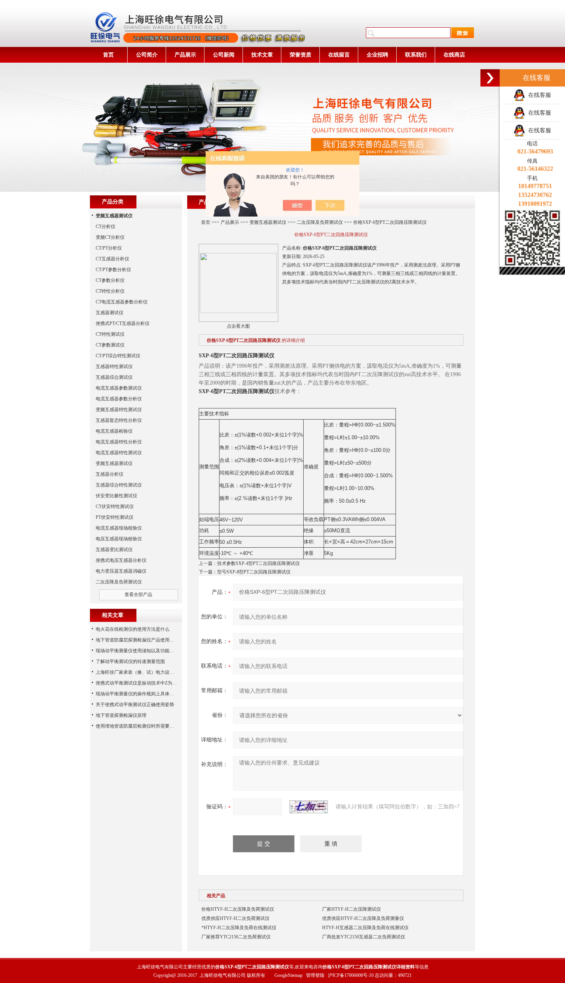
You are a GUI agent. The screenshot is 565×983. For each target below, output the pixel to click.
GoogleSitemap (288, 975)
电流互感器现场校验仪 (119, 528)
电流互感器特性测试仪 (119, 452)
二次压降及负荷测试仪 (320, 222)
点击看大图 (238, 326)
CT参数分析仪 (110, 280)
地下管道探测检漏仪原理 (121, 715)
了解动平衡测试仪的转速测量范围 (130, 661)
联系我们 (416, 55)
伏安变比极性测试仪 (116, 495)
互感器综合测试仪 (114, 377)
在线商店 (454, 55)
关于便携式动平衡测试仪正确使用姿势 (135, 704)
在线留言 (339, 55)
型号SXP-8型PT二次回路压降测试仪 (254, 572)
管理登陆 (315, 975)
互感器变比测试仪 (114, 549)
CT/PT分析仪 (109, 248)
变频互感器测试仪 (267, 222)
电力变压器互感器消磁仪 (121, 571)
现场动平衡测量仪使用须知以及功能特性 (137, 650)
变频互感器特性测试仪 (119, 409)
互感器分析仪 (109, 474)
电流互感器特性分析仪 (119, 442)
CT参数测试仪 (110, 345)
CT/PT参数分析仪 (113, 269)
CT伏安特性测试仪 (115, 506)
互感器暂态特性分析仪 (119, 420)
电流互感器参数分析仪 (119, 399)
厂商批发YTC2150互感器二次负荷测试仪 (363, 937)
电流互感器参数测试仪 (119, 388)
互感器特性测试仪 (114, 366)
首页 (108, 55)
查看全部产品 (138, 594)
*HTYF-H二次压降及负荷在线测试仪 (238, 927)
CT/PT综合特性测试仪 (118, 355)
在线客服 (538, 95)
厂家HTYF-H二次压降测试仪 (351, 909)
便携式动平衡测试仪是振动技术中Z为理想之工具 (145, 683)
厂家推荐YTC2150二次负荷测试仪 (236, 937)
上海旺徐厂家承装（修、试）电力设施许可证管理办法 (151, 672)
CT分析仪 (105, 226)
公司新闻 (223, 55)
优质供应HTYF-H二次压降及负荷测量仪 (363, 918)
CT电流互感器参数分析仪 (122, 302)
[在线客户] (490, 78)
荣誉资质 (300, 55)
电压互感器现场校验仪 (119, 538)
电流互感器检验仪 (114, 431)
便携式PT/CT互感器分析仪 (123, 323)
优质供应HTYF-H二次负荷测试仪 (235, 918)
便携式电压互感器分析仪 (121, 560)
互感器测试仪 (109, 312)
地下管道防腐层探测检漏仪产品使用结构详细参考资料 (151, 640)
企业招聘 (377, 55)
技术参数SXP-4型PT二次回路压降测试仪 (258, 563)
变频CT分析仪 (110, 237)
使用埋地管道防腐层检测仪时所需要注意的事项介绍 (149, 726)
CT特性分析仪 (110, 291)
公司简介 (147, 55)
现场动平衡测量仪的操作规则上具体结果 (137, 693)
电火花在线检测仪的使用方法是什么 (133, 629)
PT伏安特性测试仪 (114, 517)
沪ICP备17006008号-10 (351, 975)
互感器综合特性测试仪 (119, 485)
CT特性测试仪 (110, 334)
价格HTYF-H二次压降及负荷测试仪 (237, 909)
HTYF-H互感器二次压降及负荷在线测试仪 (365, 927)
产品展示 (185, 55)
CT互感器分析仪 (112, 259)
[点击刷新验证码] (308, 806)
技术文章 (262, 55)
